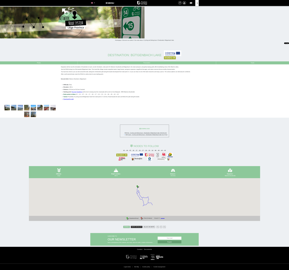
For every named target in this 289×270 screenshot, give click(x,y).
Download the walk (68, 99)
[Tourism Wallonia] (144, 257)
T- (161, 227)
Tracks (252, 62)
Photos (39, 62)
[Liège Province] (131, 257)
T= (157, 227)
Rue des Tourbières (77, 92)
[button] (138, 186)
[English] (92, 3)
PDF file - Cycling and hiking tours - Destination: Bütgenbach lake (146, 133)
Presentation (146, 62)
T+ (164, 227)
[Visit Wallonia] (157, 257)
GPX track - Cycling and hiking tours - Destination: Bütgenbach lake (146, 134)
